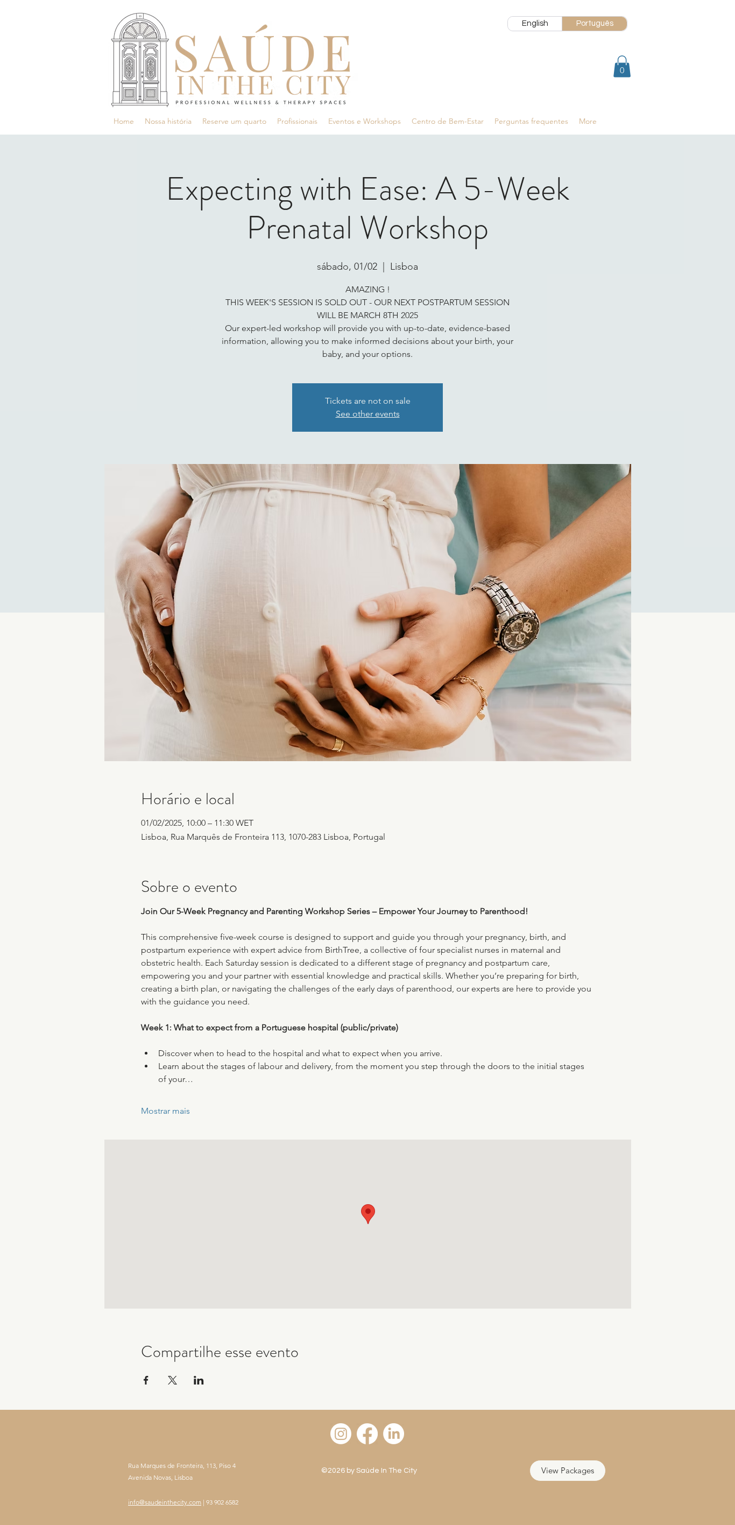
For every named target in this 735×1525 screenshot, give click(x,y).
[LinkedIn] (393, 1433)
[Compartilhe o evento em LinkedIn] (199, 1380)
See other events (368, 414)
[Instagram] (340, 1433)
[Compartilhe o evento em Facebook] (146, 1380)
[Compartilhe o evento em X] (172, 1380)
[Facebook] (367, 1433)
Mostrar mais (165, 1111)
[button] (622, 66)
